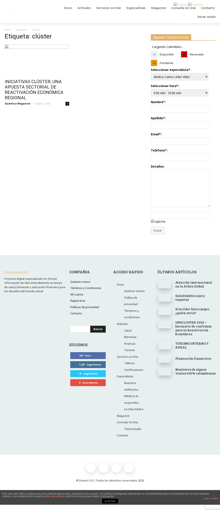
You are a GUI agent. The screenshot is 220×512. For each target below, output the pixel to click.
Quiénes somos (134, 291)
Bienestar (130, 337)
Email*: (156, 134)
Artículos (122, 324)
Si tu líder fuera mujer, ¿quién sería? (192, 311)
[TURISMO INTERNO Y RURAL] (164, 345)
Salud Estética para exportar (190, 297)
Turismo (129, 350)
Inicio (8, 30)
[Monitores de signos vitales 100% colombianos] (164, 371)
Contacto (122, 435)
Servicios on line (127, 357)
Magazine (123, 416)
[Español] (194, 4)
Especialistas (125, 376)
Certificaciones (133, 370)
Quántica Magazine (17, 103)
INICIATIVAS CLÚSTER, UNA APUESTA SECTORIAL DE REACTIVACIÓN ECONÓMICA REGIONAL (34, 89)
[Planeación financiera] (164, 359)
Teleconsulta (132, 429)
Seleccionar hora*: (165, 86)
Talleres (129, 363)
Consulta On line (127, 422)
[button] (14, 11)
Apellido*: (158, 118)
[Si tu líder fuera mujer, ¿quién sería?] (164, 311)
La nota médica (133, 409)
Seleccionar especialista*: (171, 70)
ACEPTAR (110, 501)
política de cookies (54, 496)
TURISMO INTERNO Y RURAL (192, 345)
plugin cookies (211, 498)
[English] (180, 4)
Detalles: (158, 166)
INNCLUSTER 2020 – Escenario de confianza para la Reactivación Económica (193, 328)
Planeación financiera (193, 358)
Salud (127, 330)
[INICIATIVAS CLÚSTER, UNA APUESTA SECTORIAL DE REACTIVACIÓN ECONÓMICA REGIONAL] (37, 60)
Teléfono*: (159, 150)
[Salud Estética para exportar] (164, 298)
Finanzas (130, 343)
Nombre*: (158, 102)
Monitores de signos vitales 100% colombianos (195, 371)
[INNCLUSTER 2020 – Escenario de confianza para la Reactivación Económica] (164, 324)
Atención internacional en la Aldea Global (193, 284)
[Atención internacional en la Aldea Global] (164, 284)
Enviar (158, 230)
